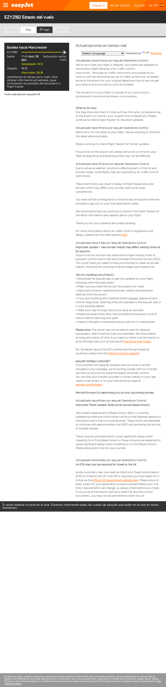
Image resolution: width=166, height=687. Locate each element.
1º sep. (60, 30)
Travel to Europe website (123, 353)
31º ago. (44, 30)
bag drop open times (137, 341)
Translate (156, 53)
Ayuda (139, 5)
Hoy (28, 30)
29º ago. (12, 30)
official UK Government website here (116, 480)
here (124, 234)
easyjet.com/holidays (89, 384)
